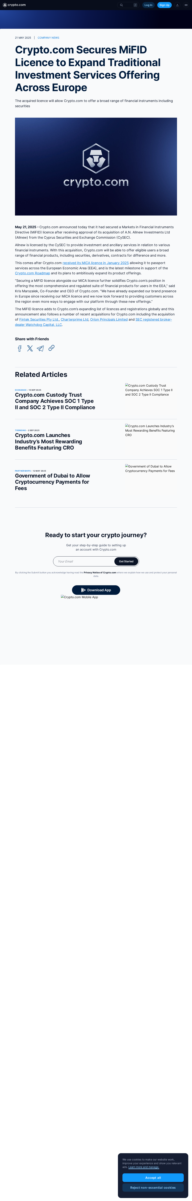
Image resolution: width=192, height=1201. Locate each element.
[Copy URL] (51, 348)
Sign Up (165, 5)
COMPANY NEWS (48, 37)
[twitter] (30, 348)
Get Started (126, 561)
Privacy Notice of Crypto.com (100, 572)
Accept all (153, 1178)
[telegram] (40, 348)
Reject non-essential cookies (153, 1187)
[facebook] (19, 348)
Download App (99, 590)
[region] (153, 1175)
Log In (148, 5)
